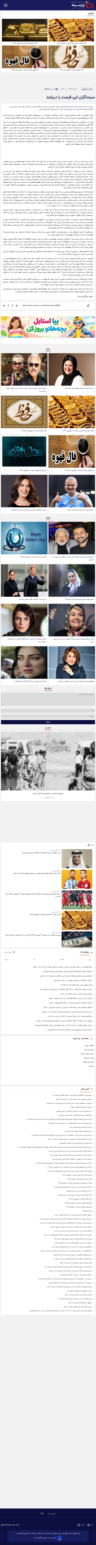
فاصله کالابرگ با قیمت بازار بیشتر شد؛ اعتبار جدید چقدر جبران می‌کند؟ (70, 1151)
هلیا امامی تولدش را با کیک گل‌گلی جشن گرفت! (30, 681)
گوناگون (91, 13)
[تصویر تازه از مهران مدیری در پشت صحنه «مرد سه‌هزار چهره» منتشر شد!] (24, 369)
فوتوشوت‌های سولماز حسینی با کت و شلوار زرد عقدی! (76, 681)
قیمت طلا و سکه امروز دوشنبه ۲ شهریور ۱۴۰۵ (71, 43)
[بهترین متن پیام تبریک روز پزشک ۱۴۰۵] (24, 538)
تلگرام (82, 1525)
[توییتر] (4, 305)
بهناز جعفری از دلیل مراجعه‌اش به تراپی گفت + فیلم (76, 1263)
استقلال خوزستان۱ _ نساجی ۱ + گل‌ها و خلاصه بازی (76, 1275)
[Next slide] (91, 756)
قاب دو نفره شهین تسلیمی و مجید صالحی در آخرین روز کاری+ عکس (73, 640)
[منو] (5, 5)
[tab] (53, 797)
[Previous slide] (5, 756)
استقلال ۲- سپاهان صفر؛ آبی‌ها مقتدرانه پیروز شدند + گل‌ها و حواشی (70, 1283)
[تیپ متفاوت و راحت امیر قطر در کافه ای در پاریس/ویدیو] (77, 858)
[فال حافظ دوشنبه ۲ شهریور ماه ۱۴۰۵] (71, 57)
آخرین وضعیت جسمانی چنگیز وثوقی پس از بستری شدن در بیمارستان (70, 1123)
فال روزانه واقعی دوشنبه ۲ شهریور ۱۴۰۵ (32, 470)
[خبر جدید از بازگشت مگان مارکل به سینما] (24, 580)
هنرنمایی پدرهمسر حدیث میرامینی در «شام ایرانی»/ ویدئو (74, 1099)
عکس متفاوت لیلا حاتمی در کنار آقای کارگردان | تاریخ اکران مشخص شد (27, 640)
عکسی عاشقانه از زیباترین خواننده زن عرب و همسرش (28, 510)
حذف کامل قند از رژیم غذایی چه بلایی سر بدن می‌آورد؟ (75, 1195)
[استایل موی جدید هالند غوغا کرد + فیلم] (71, 491)
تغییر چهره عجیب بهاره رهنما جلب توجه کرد (79, 599)
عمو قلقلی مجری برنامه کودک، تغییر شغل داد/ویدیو (75, 1115)
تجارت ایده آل (89, 1058)
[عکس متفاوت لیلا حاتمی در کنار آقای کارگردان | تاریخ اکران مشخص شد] (24, 620)
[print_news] (16, 305)
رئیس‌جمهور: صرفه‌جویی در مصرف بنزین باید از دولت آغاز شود (72, 1255)
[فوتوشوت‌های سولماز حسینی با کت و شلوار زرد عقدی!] (71, 662)
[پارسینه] (81, 5)
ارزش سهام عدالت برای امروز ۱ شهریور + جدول (78, 1307)
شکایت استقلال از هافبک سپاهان (81, 1107)
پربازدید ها (85, 952)
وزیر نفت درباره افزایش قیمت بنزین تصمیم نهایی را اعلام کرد (73, 1239)
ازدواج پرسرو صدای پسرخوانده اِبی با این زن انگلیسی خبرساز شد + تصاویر (72, 558)
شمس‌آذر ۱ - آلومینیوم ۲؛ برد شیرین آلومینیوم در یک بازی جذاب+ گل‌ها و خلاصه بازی (65, 1279)
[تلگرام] (8, 305)
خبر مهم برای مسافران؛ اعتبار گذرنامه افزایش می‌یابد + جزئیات (73, 1259)
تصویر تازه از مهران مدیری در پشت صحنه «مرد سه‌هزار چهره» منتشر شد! (26, 389)
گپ (92, 1525)
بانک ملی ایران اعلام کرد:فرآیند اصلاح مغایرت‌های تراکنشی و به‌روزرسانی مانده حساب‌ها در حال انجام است (59, 1119)
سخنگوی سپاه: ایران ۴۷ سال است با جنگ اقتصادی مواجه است (72, 1247)
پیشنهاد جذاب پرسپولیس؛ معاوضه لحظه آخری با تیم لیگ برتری (72, 1159)
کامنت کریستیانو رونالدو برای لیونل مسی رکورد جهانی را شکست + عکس (37, 873)
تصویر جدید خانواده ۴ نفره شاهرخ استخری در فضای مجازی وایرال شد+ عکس (64, 1020)
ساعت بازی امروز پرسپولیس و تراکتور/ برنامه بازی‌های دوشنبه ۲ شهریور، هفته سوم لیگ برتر (33, 895)
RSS (42, 1513)
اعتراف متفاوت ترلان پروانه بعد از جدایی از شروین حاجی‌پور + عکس (67, 1007)
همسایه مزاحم (87, 1211)
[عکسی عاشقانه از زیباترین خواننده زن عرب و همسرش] (24, 491)
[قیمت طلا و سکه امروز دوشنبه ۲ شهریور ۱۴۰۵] (71, 30)
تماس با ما (52, 1513)
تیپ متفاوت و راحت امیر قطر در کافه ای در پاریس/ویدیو (42, 853)
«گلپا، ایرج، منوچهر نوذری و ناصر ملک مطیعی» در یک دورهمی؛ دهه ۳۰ (70, 1167)
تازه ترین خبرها (88, 1062)
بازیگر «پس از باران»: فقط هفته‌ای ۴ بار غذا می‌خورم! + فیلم (70, 998)
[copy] (88, 305)
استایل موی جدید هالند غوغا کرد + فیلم (81, 510)
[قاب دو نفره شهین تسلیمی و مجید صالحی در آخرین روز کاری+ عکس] (71, 620)
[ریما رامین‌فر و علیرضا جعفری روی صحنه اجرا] (71, 369)
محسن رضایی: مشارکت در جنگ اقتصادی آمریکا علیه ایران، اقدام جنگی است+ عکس (66, 1223)
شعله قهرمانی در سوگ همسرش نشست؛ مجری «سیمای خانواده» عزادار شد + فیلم (62, 967)
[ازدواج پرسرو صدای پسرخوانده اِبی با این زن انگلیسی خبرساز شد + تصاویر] (71, 538)
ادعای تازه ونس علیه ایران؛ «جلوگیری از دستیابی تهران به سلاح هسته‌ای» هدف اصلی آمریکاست (62, 1135)
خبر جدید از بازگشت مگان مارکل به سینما (32, 599)
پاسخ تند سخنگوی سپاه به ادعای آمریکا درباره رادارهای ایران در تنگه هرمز (69, 1103)
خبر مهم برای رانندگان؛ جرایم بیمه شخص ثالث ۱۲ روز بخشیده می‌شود (70, 1271)
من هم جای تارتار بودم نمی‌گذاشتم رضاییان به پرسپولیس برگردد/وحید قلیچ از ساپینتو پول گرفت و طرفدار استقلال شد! (55, 1147)
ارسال (48, 722)
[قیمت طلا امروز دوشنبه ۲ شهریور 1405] (25, 30)
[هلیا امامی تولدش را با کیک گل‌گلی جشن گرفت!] (24, 662)
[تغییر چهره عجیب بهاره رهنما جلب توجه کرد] (71, 580)
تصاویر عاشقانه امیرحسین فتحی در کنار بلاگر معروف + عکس (70, 1003)
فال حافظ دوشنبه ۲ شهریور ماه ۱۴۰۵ (71, 70)
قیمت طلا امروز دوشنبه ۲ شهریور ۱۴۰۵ (24, 43)
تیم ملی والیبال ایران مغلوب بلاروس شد (79, 1291)
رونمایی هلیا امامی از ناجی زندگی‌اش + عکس (76, 994)
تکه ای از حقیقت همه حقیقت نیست (80, 1127)
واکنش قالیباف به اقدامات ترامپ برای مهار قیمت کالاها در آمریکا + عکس (69, 1287)
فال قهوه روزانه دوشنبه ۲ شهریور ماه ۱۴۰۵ (24, 70)
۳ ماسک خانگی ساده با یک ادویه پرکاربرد (79, 1191)
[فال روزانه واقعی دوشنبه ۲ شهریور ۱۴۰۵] (24, 451)
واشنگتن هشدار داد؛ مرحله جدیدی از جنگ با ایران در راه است (70, 1016)
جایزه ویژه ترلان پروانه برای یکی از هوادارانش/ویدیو (76, 1143)
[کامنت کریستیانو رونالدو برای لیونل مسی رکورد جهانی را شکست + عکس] (77, 879)
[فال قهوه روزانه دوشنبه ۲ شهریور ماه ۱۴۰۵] (25, 57)
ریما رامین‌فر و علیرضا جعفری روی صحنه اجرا (79, 388)
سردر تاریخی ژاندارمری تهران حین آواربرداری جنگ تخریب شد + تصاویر (67, 1012)
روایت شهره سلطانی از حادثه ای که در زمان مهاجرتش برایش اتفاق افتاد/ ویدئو (63, 1025)
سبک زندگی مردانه (87, 1054)
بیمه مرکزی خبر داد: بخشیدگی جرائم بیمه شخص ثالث (75, 1299)
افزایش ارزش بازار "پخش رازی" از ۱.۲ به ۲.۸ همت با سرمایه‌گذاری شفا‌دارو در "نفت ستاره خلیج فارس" (60, 1311)
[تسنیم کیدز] (48, 328)
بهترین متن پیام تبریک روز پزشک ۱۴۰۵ (33, 557)
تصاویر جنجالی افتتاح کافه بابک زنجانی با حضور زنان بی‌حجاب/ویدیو (67, 971)
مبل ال (91, 1066)
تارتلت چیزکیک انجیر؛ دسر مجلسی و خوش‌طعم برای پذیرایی (73, 1187)
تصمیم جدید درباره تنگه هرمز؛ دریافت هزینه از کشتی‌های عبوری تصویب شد (68, 1267)
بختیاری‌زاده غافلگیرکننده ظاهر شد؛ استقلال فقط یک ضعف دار (72, 1095)
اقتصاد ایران (89, 1045)
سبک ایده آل (89, 1049)
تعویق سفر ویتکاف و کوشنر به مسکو (80, 1303)
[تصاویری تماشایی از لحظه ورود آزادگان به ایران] (48, 761)
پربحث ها (7, 952)
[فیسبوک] (12, 305)
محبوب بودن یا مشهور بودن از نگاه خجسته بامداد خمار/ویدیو (70, 1029)
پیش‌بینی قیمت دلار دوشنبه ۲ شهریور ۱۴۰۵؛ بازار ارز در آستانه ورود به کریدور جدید (33, 935)
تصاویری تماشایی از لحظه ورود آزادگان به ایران (48, 793)
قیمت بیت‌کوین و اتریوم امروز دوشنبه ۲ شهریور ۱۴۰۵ (75, 1183)
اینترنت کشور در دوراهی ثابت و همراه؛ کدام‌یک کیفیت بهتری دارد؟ (71, 1155)
